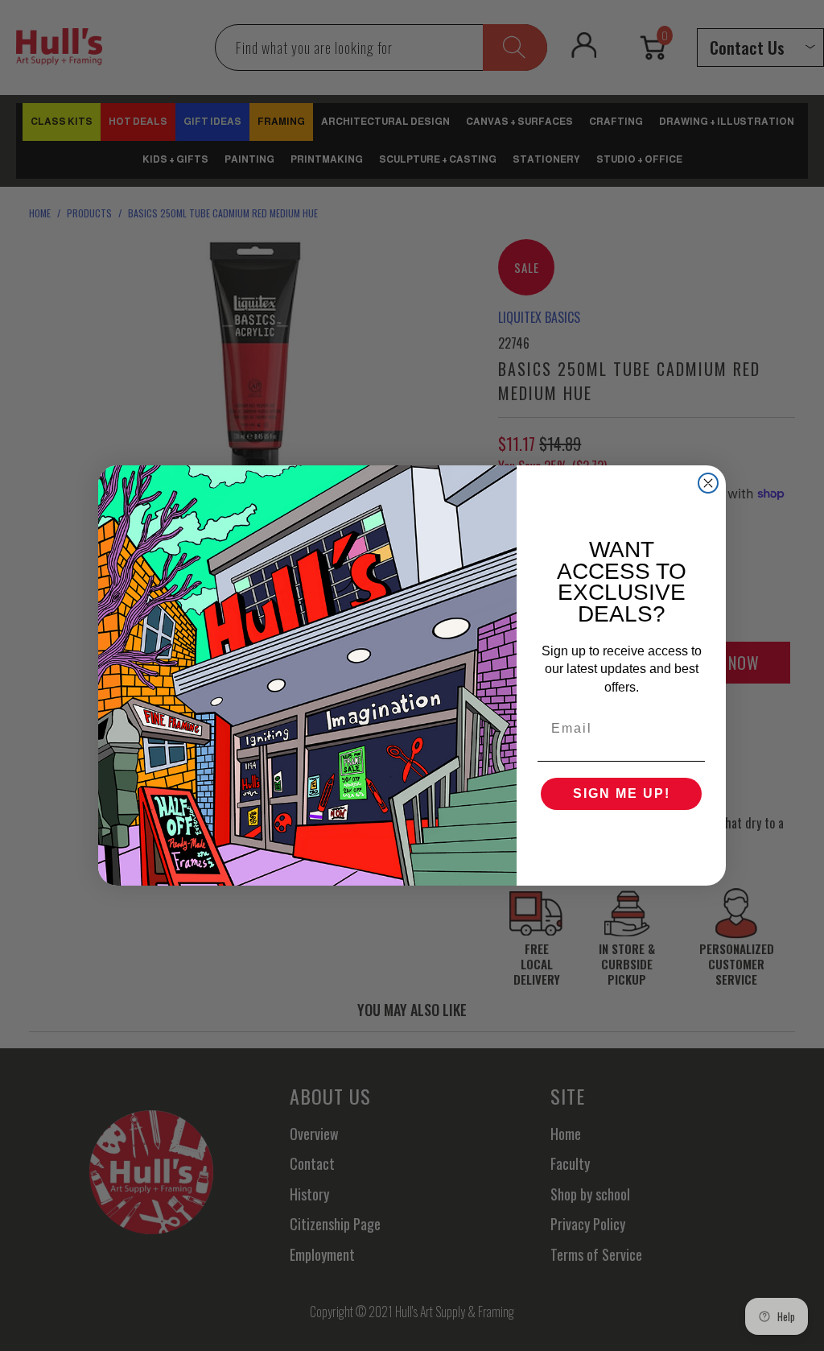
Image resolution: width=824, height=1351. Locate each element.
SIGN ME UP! (621, 793)
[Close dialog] (708, 483)
